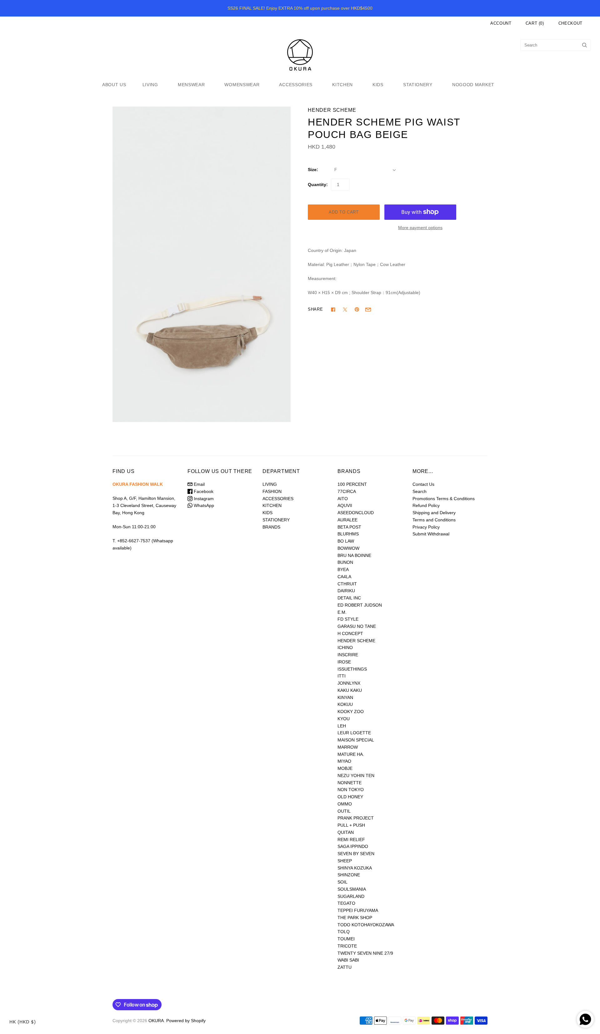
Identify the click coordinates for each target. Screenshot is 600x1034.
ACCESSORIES (295, 84)
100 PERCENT (352, 484)
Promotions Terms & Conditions (443, 498)
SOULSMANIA (352, 889)
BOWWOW (348, 548)
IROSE (344, 661)
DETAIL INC (349, 597)
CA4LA (344, 576)
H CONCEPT (350, 633)
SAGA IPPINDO (353, 846)
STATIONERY (417, 84)
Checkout (570, 23)
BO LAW (346, 541)
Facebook (202, 491)
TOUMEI (346, 938)
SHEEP (345, 860)
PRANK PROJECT (356, 817)
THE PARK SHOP (355, 917)
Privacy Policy (426, 526)
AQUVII (345, 505)
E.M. (342, 612)
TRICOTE (347, 945)
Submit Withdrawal (430, 533)
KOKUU (345, 704)
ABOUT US (114, 84)
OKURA (156, 1020)
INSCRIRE (348, 654)
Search (419, 491)
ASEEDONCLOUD (356, 512)
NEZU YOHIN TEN (356, 775)
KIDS (377, 84)
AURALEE (348, 519)
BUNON (345, 562)
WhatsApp (203, 505)
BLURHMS (348, 533)
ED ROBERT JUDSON (360, 605)
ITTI (342, 675)
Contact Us (423, 484)
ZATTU (345, 967)
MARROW (348, 747)
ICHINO (345, 647)
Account (501, 23)
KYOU (344, 718)
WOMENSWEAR (241, 84)
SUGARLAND (351, 896)
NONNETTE (350, 782)
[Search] (584, 45)
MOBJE (345, 768)
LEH (342, 725)
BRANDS (271, 526)
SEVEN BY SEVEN (356, 853)
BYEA (343, 569)
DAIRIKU (346, 590)
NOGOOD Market (473, 84)
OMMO (345, 803)
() (535, 23)
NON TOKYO (351, 789)
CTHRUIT (347, 583)
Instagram (203, 498)
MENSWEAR (191, 84)
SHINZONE (349, 874)
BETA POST (349, 526)
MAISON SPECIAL (356, 739)
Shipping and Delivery (434, 512)
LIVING (150, 84)
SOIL (343, 881)
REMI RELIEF (351, 839)
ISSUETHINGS (352, 669)
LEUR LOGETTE (354, 732)
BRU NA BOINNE (354, 555)
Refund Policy (426, 505)
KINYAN (345, 697)
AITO (343, 498)
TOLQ (344, 931)
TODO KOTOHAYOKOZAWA (366, 924)
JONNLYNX (349, 683)
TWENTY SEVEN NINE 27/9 (365, 953)
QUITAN (346, 832)
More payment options (420, 227)
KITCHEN (342, 84)
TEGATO (346, 903)
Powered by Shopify (186, 1020)
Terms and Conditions (434, 519)
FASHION (272, 491)
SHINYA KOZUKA (355, 867)
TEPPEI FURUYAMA (358, 910)
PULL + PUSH (351, 825)
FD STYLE (348, 619)
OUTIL (344, 811)
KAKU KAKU (350, 690)
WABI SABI (348, 960)
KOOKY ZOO (351, 711)
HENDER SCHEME (332, 110)
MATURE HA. (351, 754)
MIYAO (344, 761)
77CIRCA (347, 491)
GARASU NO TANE (357, 626)
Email (198, 484)
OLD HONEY (350, 796)
